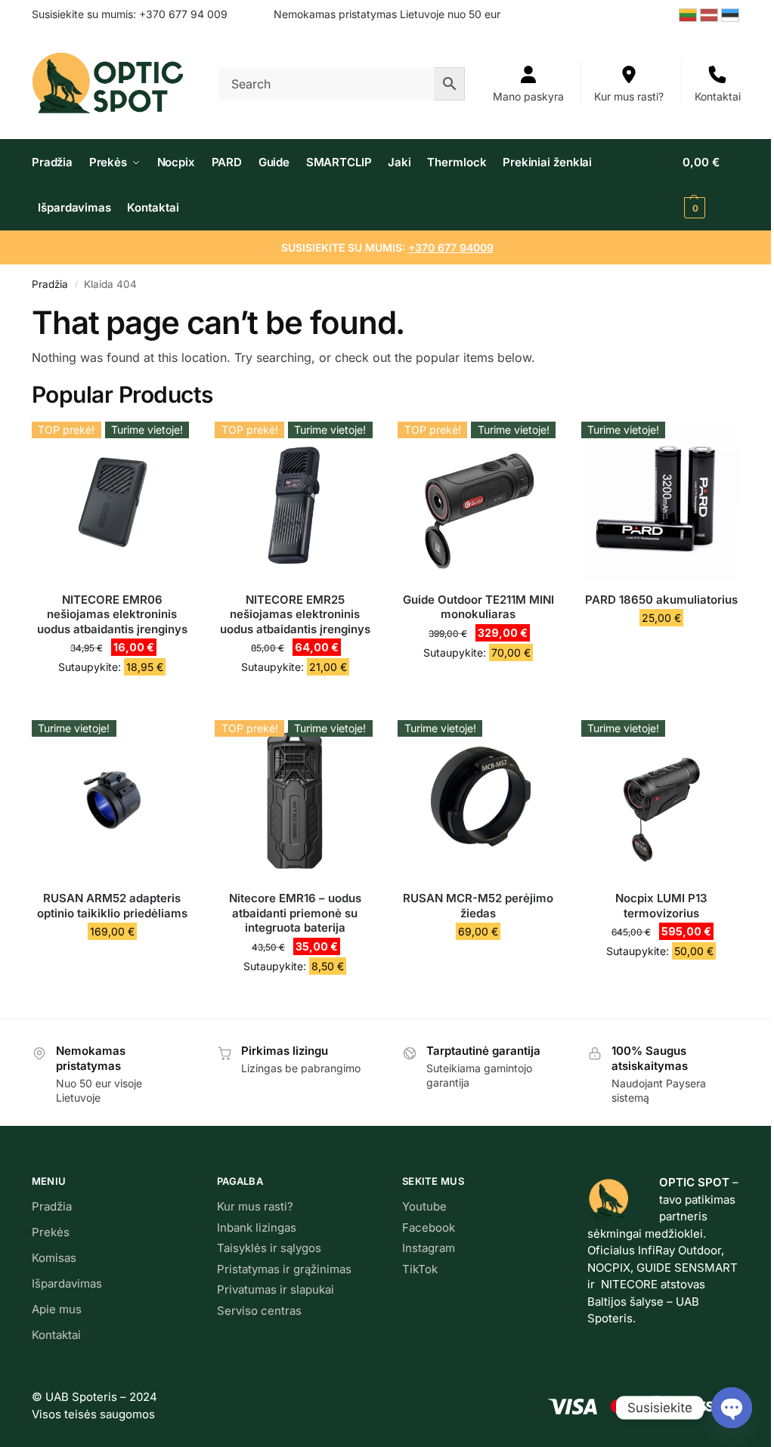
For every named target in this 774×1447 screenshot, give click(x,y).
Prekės (51, 1232)
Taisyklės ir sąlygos (269, 1248)
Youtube (424, 1206)
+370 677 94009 (451, 247)
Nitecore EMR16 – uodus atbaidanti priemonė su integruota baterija (295, 913)
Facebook (428, 1227)
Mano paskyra (528, 96)
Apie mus (57, 1309)
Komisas (54, 1258)
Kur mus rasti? (629, 96)
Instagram (428, 1248)
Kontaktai (718, 96)
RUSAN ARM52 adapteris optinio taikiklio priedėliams (112, 905)
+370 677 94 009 (183, 14)
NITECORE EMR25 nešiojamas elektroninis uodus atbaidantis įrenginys (295, 614)
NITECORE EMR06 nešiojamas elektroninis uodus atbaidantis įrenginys (112, 614)
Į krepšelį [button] (112, 704)
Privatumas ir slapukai (275, 1289)
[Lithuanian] (689, 14)
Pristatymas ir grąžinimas (284, 1269)
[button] (711, 185)
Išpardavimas (67, 1283)
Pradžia (50, 284)
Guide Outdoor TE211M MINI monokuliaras (478, 607)
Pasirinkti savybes (111, 963)
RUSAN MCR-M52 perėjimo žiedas (478, 905)
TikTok (420, 1269)
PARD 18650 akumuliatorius (661, 599)
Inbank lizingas (256, 1227)
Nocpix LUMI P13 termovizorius (661, 905)
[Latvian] (710, 14)
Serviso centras (259, 1310)
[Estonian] (731, 14)
